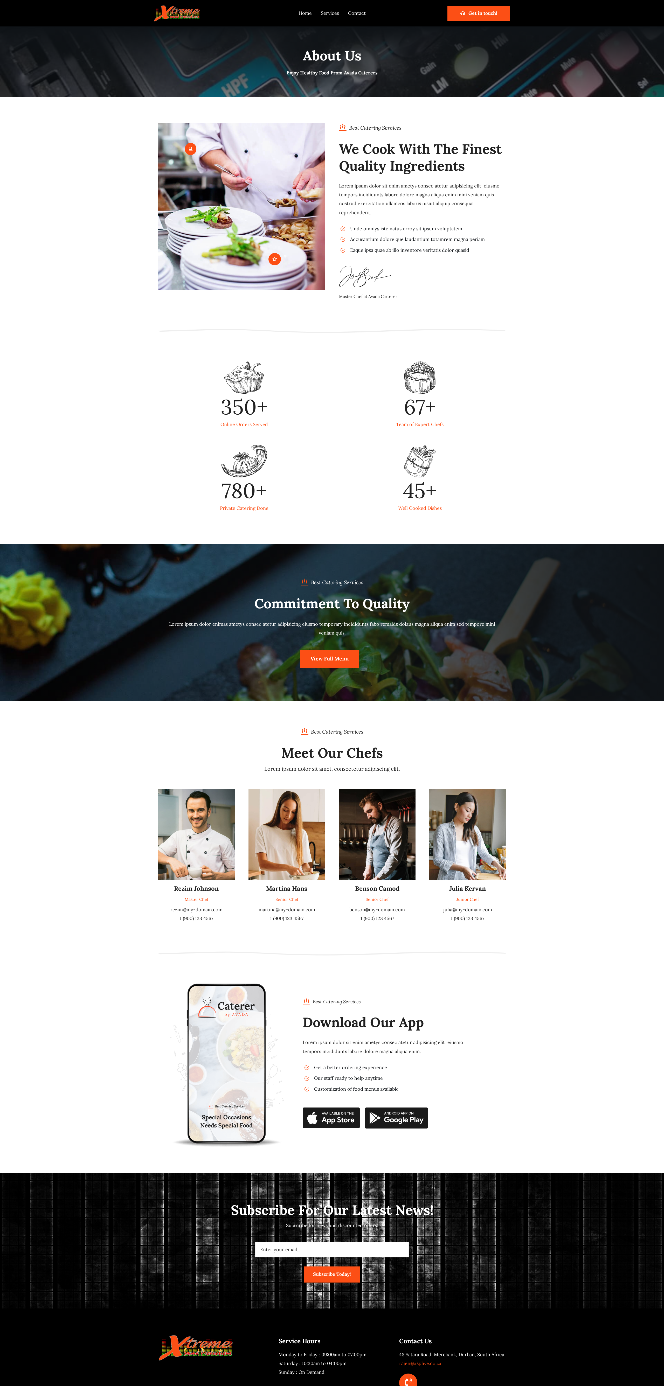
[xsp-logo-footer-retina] (195, 1337)
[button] (190, 149)
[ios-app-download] (331, 1110)
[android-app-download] (396, 1110)
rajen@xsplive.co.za (420, 1363)
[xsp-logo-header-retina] (177, 7)
